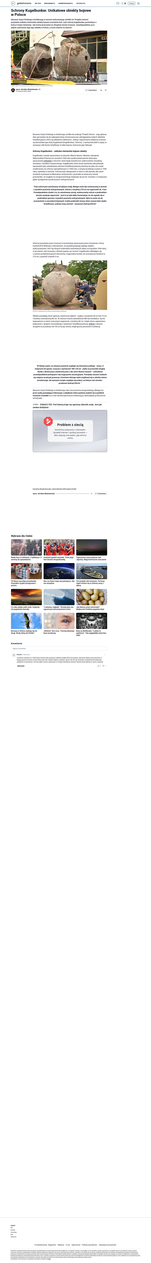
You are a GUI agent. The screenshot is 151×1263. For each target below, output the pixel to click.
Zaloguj (131, 3)
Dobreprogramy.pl (65, 3)
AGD (12, 1234)
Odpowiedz (20, 666)
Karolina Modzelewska (29, 89)
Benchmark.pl (49, 3)
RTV (12, 1228)
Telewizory (13, 1237)
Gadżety (13, 1230)
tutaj (49, 1259)
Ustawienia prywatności (107, 1245)
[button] (123, 3)
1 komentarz (92, 90)
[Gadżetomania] (26, 3)
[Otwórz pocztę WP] (117, 3)
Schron (92, 324)
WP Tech (38, 3)
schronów (48, 161)
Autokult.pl (80, 3)
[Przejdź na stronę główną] (13, 5)
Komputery (14, 1232)
